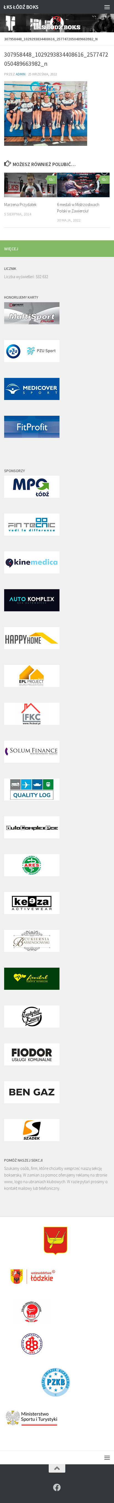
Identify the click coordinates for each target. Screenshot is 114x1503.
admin (20, 74)
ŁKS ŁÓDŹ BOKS (21, 7)
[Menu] (107, 7)
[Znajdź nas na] (57, 1487)
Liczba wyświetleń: (20, 276)
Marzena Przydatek (20, 204)
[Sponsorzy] (31, 496)
